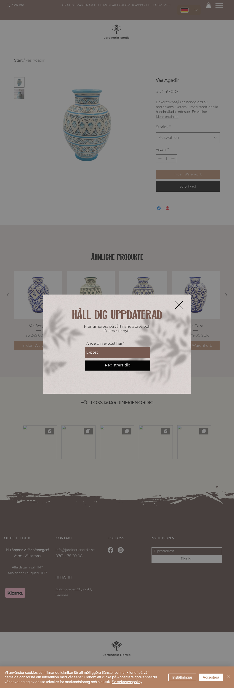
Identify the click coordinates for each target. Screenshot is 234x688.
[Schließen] (228, 677)
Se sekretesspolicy (127, 681)
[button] (179, 305)
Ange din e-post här (104, 343)
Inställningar (182, 677)
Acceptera (211, 677)
